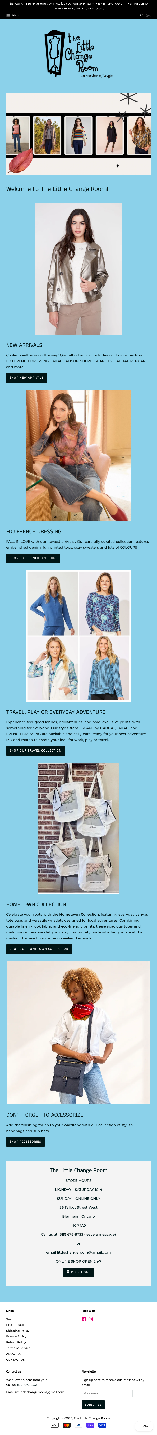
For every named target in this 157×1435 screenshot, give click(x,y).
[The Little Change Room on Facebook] (84, 1320)
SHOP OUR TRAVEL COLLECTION (36, 750)
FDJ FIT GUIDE (16, 1325)
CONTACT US (15, 1359)
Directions (80, 1272)
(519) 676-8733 (70, 1234)
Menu (15, 15)
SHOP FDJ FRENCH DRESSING (33, 558)
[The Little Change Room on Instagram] (90, 1320)
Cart (148, 16)
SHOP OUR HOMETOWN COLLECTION (39, 949)
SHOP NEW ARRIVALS (27, 377)
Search (11, 1319)
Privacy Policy (16, 1336)
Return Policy (16, 1342)
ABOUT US (14, 1354)
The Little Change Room (92, 1418)
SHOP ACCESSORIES (25, 1141)
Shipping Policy (17, 1331)
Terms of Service (18, 1348)
